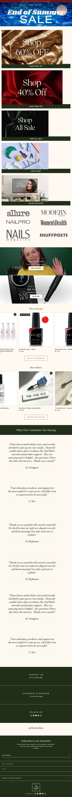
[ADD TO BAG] (15, 314)
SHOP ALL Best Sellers (36, 417)
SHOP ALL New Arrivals (36, 358)
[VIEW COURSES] (36, 261)
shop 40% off (35, 106)
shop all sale (36, 139)
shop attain (36, 171)
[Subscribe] (69, 755)
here (40, 677)
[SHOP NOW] (36, 289)
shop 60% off (35, 66)
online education (36, 203)
